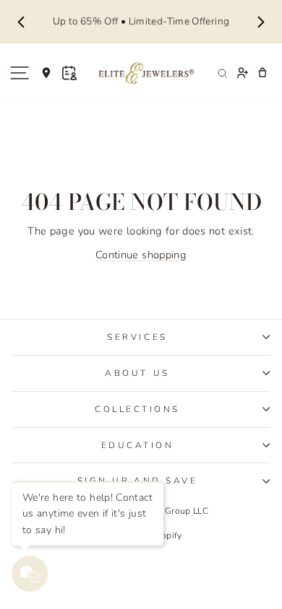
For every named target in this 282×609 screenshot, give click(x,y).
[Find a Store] (46, 73)
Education (137, 445)
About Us (137, 373)
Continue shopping (141, 254)
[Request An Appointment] (69, 73)
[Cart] (262, 73)
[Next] (261, 21)
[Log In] (242, 73)
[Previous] (20, 21)
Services (137, 337)
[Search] (222, 73)
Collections (137, 409)
